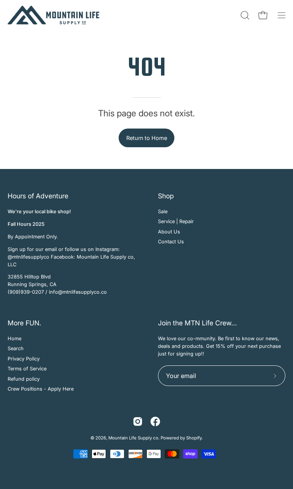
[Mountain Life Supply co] (53, 15)
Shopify (193, 438)
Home (14, 338)
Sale (162, 211)
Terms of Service (27, 369)
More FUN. (24, 323)
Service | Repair (176, 222)
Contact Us (171, 242)
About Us (169, 232)
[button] (244, 15)
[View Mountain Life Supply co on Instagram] (137, 421)
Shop (166, 196)
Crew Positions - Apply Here (41, 389)
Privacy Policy (24, 359)
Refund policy (24, 379)
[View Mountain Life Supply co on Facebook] (155, 421)
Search (16, 349)
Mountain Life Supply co (133, 438)
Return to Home (146, 138)
